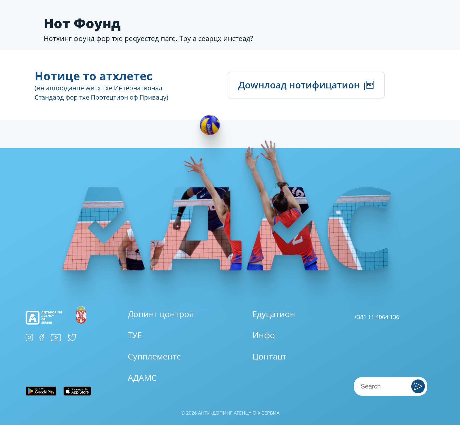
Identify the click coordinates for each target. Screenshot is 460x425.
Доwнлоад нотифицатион (300, 85)
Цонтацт (269, 356)
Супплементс (154, 356)
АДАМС (142, 377)
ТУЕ (135, 335)
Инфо (263, 335)
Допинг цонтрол (161, 314)
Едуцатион (273, 314)
